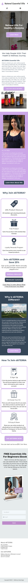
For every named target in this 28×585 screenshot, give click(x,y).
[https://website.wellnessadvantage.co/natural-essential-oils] (13, 3)
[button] (27, 3)
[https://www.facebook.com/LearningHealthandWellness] (7, 8)
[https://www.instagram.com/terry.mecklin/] (20, 8)
